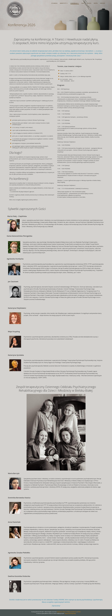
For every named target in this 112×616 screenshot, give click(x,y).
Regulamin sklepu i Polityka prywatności (67, 611)
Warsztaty (63, 3)
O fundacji (54, 3)
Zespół (96, 3)
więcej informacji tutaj (70, 613)
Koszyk (89, 3)
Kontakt (102, 3)
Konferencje (73, 3)
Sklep (83, 3)
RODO (79, 611)
